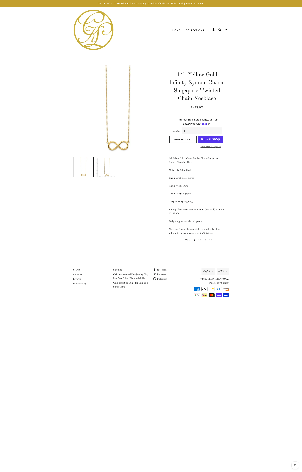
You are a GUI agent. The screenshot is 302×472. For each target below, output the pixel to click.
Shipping (117, 269)
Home (176, 30)
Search (76, 269)
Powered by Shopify (219, 282)
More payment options (211, 146)
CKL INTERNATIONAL (218, 278)
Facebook (161, 269)
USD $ (221, 271)
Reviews (77, 278)
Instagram (162, 278)
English (206, 271)
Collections (195, 30)
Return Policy (79, 283)
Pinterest (161, 274)
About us (77, 274)
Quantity (176, 131)
